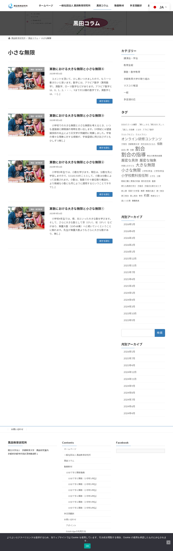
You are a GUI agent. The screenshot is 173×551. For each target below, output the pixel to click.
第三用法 (125, 196)
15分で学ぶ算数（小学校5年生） (83, 502)
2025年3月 (129, 285)
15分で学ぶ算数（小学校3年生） (83, 490)
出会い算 (125, 150)
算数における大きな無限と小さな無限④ (77, 69)
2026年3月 (129, 237)
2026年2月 (129, 244)
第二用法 (134, 196)
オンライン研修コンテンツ (141, 139)
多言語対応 (129, 99)
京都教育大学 (133, 144)
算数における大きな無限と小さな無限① (77, 208)
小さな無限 (131, 170)
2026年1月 (129, 251)
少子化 (152, 176)
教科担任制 (146, 181)
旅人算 (124, 191)
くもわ (138, 129)
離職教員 (135, 201)
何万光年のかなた (148, 144)
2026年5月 (129, 224)
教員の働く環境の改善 (130, 181)
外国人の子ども (127, 166)
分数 (132, 150)
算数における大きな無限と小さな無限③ (77, 115)
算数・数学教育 (132, 71)
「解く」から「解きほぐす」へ (151, 124)
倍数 (159, 143)
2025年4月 (129, 279)
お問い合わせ (17, 429)
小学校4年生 (159, 171)
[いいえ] (168, 542)
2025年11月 (130, 265)
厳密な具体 (129, 160)
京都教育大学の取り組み (137, 78)
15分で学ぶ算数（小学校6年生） (83, 508)
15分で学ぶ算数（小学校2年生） (83, 484)
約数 (146, 195)
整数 (154, 181)
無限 (142, 191)
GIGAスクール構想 (129, 124)
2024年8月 (129, 392)
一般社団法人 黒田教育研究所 (77, 455)
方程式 (140, 186)
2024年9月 (129, 385)
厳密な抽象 (148, 160)
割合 (140, 148)
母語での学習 (133, 191)
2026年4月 (129, 231)
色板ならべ (155, 196)
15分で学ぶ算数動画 (75, 472)
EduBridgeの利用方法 (76, 531)
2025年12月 (130, 258)
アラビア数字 (148, 129)
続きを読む (105, 101)
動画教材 (68, 466)
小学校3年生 (147, 171)
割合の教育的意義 (154, 156)
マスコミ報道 (131, 85)
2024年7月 (129, 399)
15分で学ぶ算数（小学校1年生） (83, 478)
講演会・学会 (131, 58)
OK (87, 546)
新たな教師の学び (128, 186)
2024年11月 (130, 379)
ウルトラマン (141, 134)
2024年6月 (129, 406)
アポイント (71, 525)
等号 (141, 196)
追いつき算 (126, 201)
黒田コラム (69, 460)
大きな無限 (145, 165)
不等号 (124, 144)
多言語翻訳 (69, 513)
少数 (158, 176)
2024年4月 (129, 299)
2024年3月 (129, 306)
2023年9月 (129, 320)
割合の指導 (133, 154)
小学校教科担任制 (134, 175)
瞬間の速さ (150, 191)
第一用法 (160, 191)
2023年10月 (130, 313)
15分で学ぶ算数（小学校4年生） (83, 496)
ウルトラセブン (127, 134)
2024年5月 (129, 292)
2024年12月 (130, 372)
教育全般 (128, 65)
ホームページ (70, 449)
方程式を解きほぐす (152, 186)
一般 (126, 92)
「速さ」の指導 (127, 129)
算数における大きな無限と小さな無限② (77, 162)
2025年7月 (129, 272)
